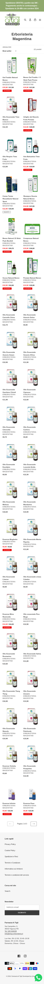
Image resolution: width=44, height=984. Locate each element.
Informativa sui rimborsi (14, 869)
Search (7, 891)
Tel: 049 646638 (11, 931)
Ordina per (7, 47)
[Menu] (40, 19)
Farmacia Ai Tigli (16, 976)
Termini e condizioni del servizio (17, 875)
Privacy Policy (10, 844)
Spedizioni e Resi (11, 856)
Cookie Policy (10, 850)
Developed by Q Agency (30, 976)
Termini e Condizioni (12, 863)
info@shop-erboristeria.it (14, 934)
